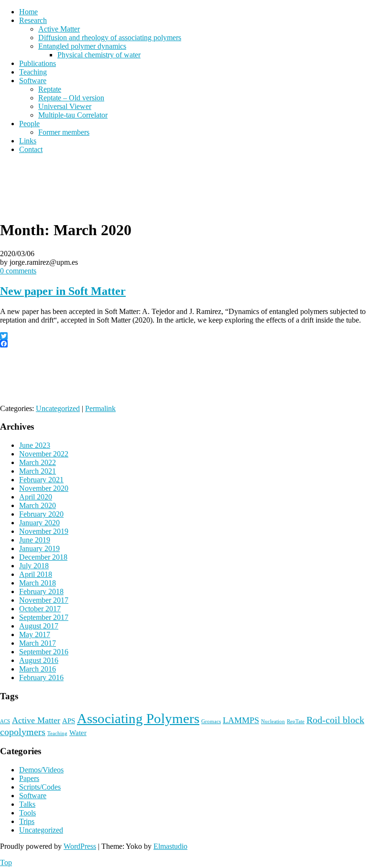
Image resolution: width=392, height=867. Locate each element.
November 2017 (43, 600)
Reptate (49, 89)
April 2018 (35, 574)
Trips (26, 821)
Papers (29, 778)
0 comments (18, 271)
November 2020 (43, 488)
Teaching (33, 72)
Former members (63, 132)
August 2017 (38, 626)
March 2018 (37, 583)
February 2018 (41, 591)
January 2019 (39, 548)
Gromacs (211, 721)
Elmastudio (170, 846)
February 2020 (41, 514)
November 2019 (43, 531)
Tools (27, 813)
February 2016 (41, 677)
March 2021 (37, 471)
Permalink (100, 408)
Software (32, 80)
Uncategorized (58, 408)
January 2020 (39, 523)
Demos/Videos (41, 770)
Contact (31, 149)
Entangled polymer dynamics (82, 46)
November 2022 (43, 454)
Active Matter (59, 29)
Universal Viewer (64, 106)
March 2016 (37, 669)
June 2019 (34, 540)
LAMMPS (241, 720)
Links (27, 141)
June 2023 (34, 445)
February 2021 (41, 480)
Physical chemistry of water (99, 55)
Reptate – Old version (71, 98)
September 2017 (43, 617)
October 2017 (40, 609)
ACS (5, 721)
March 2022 (37, 462)
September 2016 (43, 652)
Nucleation (273, 721)
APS (68, 721)
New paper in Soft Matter (63, 291)
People (29, 123)
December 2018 (43, 557)
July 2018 (34, 566)
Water (78, 733)
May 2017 (34, 634)
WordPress (80, 846)
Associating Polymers (138, 718)
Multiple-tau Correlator (73, 115)
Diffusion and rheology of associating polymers (109, 37)
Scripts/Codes (40, 787)
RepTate (296, 721)
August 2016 (38, 660)
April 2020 (35, 497)
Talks (27, 804)
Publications (37, 63)
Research (33, 20)
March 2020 (37, 505)
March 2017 (37, 643)
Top (6, 862)
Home (28, 12)
